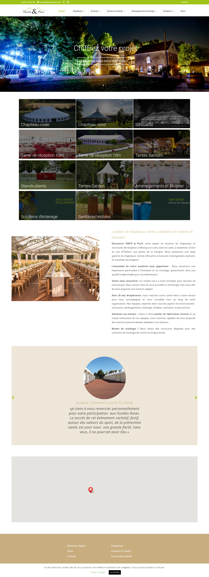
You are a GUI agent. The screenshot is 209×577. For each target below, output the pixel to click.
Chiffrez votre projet (105, 48)
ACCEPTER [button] (114, 572)
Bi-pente (94, 11)
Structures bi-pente (121, 556)
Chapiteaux (77, 11)
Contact (184, 2)
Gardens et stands (115, 11)
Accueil (61, 11)
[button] (91, 490)
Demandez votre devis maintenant (104, 61)
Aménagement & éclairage (143, 11)
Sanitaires (167, 11)
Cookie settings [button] (97, 572)
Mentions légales (76, 545)
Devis (183, 11)
